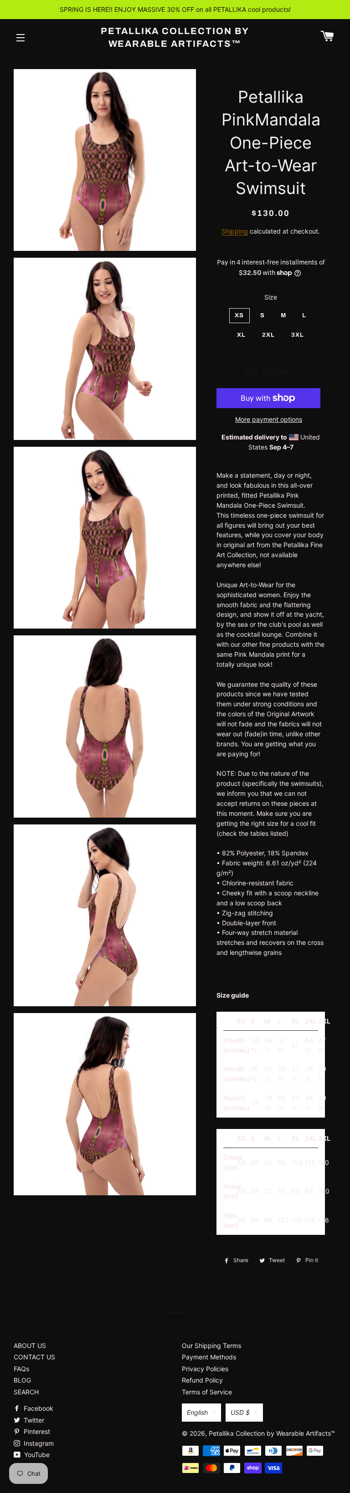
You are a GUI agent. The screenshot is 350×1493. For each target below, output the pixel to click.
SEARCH (26, 1392)
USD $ (240, 1412)
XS (239, 315)
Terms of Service (207, 1392)
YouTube (36, 1454)
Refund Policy (202, 1380)
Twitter (33, 1420)
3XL (297, 335)
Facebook (37, 1408)
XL (241, 335)
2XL (268, 335)
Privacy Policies (205, 1369)
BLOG (22, 1380)
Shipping (234, 231)
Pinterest (36, 1431)
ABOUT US (30, 1345)
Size (270, 297)
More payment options (268, 419)
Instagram (38, 1443)
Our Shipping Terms (211, 1345)
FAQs (21, 1369)
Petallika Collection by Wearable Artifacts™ (175, 37)
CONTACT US (34, 1357)
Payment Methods (209, 1357)
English (197, 1412)
